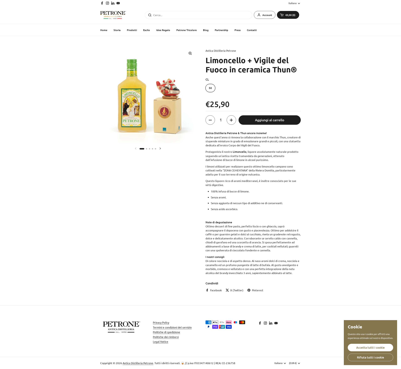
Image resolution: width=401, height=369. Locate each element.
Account (267, 15)
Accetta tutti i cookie (370, 347)
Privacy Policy (161, 322)
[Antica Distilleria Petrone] (113, 15)
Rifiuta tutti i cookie (370, 357)
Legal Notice (160, 341)
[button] (288, 15)
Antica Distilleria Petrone (138, 363)
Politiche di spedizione (166, 332)
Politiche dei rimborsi (166, 336)
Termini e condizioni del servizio (172, 327)
